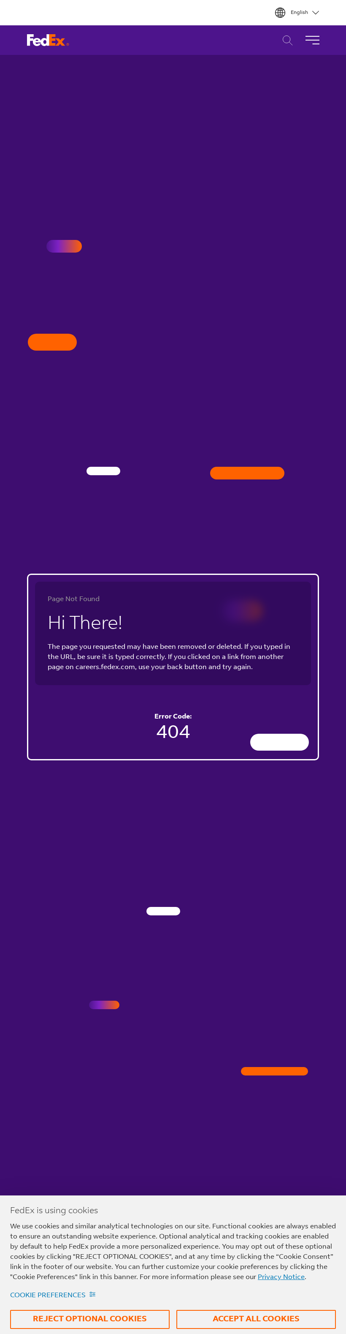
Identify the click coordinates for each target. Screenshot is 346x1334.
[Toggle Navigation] (312, 40)
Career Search (285, 40)
